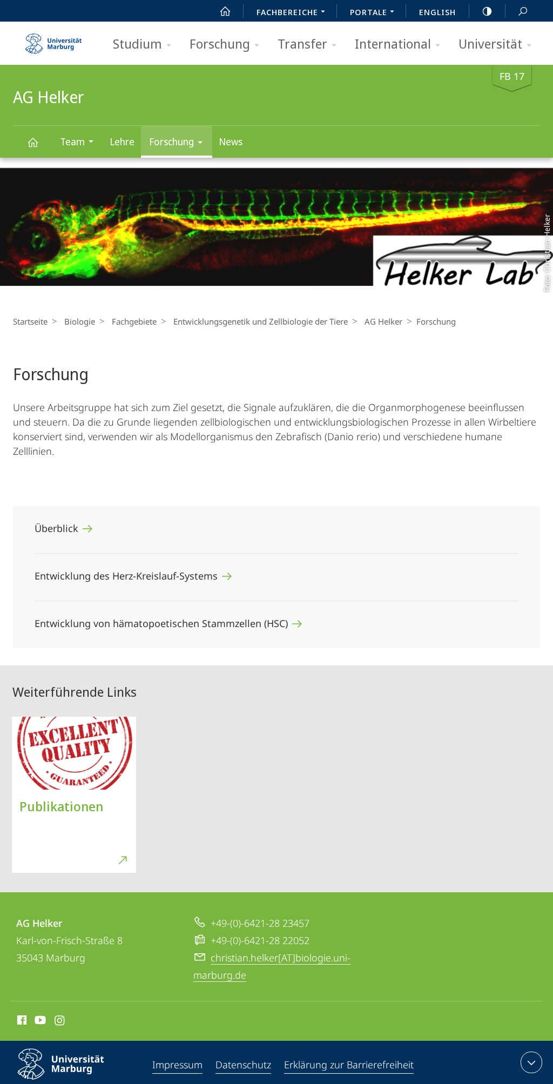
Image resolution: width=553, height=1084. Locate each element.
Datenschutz (243, 1064)
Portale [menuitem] (368, 11)
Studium (137, 43)
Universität (490, 43)
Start (225, 11)
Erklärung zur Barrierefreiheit (349, 1064)
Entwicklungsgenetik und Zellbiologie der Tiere (260, 321)
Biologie (79, 321)
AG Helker (32, 142)
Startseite (30, 321)
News (230, 141)
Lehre (122, 141)
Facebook (21, 1022)
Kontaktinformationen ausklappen (531, 1062)
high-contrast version (487, 11)
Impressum (177, 1064)
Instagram (60, 1022)
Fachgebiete (134, 321)
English (437, 11)
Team (72, 141)
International (393, 43)
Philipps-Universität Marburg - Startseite (53, 40)
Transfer (302, 43)
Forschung (220, 43)
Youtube (39, 1022)
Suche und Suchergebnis (522, 11)
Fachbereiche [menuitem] (287, 11)
